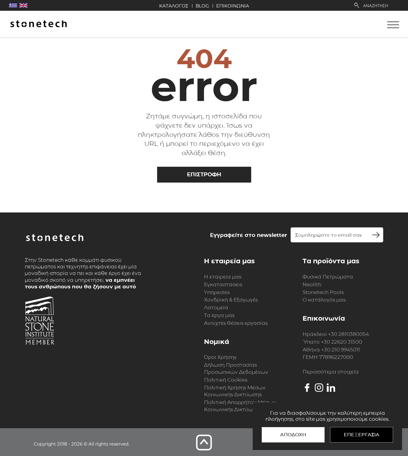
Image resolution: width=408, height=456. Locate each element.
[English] (23, 5)
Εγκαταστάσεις (223, 284)
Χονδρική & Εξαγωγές (231, 300)
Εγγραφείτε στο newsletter (248, 235)
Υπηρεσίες (217, 292)
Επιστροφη (204, 174)
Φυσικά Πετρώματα (328, 277)
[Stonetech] (38, 24)
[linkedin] (330, 387)
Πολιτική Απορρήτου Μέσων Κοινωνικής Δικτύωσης (240, 405)
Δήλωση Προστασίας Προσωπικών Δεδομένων (236, 368)
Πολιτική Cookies (225, 380)
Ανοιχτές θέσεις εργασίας (236, 323)
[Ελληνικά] (13, 5)
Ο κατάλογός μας (324, 300)
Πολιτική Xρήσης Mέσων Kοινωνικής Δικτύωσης (235, 391)
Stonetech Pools (323, 292)
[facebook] (307, 387)
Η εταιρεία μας (222, 277)
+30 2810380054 (348, 334)
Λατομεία (216, 307)
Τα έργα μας (219, 315)
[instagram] (319, 387)
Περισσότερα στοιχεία (331, 372)
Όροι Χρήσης (220, 357)
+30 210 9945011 (340, 350)
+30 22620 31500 (341, 342)
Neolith (312, 284)
